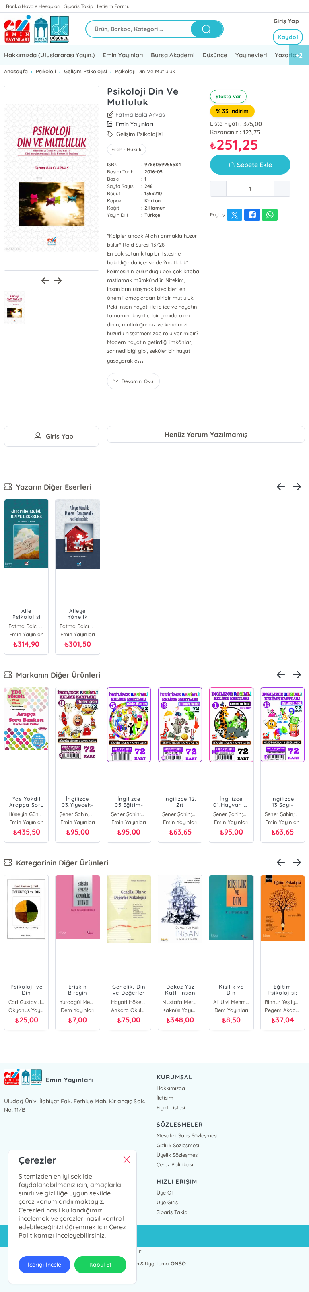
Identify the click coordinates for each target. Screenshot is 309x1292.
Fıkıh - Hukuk (126, 149)
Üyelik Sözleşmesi (178, 1155)
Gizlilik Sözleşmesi (178, 1145)
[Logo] (36, 29)
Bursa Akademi (172, 55)
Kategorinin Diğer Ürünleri (60, 863)
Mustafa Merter (180, 1002)
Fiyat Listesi (171, 1107)
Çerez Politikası (175, 1164)
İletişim (165, 1097)
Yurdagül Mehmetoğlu (77, 1002)
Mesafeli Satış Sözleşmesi (187, 1135)
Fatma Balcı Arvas (140, 114)
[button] (218, 188)
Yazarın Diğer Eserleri (51, 487)
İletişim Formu (113, 6)
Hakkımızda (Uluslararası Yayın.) (49, 55)
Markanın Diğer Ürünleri (56, 675)
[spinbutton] (250, 189)
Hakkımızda (171, 1088)
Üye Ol (165, 1192)
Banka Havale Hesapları (33, 6)
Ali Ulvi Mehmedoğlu (231, 1002)
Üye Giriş (167, 1202)
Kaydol (288, 37)
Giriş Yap (286, 21)
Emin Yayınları (123, 55)
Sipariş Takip (78, 6)
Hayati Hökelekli (129, 1002)
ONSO (178, 1263)
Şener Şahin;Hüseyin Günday (77, 814)
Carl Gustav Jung (26, 1002)
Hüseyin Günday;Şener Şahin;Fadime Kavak (26, 814)
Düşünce (214, 55)
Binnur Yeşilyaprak (283, 1002)
